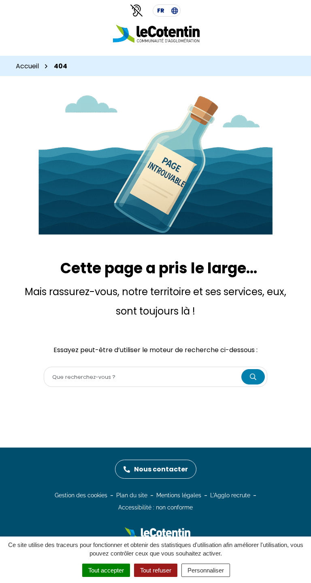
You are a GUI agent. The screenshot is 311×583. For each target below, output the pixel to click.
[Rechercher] (253, 376)
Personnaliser (205, 570)
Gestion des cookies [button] (81, 495)
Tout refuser (155, 570)
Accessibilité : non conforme (155, 507)
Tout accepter (106, 570)
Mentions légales (178, 495)
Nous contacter (161, 469)
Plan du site (131, 495)
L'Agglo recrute (230, 495)
